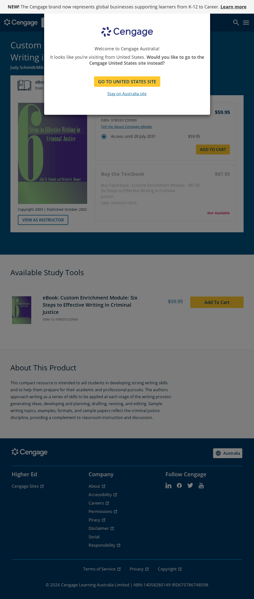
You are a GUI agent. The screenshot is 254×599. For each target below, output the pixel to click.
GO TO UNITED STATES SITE (127, 82)
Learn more (234, 7)
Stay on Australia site (127, 93)
